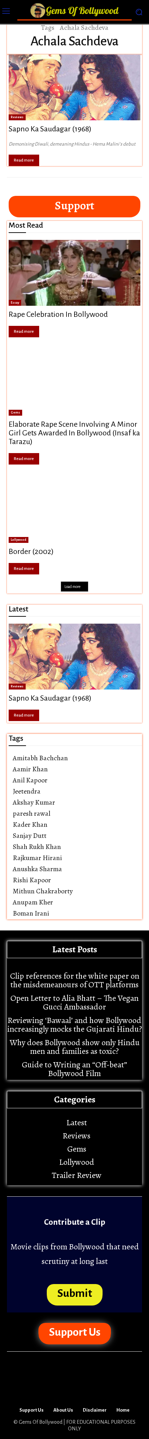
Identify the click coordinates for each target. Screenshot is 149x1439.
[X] (74, 1389)
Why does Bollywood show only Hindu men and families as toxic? (75, 1047)
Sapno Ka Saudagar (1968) (50, 129)
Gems (15, 412)
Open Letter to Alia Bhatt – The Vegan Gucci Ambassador (74, 1002)
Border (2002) (31, 551)
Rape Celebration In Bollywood (58, 314)
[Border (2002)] (74, 510)
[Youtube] (94, 1389)
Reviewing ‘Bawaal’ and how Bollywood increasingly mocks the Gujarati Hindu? (74, 1024)
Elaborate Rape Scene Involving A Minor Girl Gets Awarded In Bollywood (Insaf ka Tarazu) (74, 433)
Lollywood (18, 539)
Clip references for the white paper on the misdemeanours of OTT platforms (74, 980)
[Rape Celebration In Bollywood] (74, 273)
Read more (24, 160)
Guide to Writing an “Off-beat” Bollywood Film (74, 1069)
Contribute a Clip (74, 1221)
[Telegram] (54, 1389)
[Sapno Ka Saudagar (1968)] (74, 87)
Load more (72, 586)
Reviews (17, 117)
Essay (15, 302)
